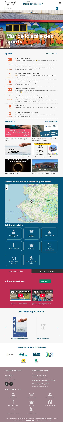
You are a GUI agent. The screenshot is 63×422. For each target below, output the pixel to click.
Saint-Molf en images (47, 271)
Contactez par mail (10, 380)
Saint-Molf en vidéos (16, 271)
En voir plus (45, 281)
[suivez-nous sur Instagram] (11, 384)
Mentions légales (30, 420)
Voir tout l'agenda (51, 54)
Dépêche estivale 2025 (43, 338)
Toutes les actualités (51, 122)
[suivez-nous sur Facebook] (7, 384)
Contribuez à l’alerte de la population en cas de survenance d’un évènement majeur (25, 418)
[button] (28, 12)
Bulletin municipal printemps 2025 (20, 338)
